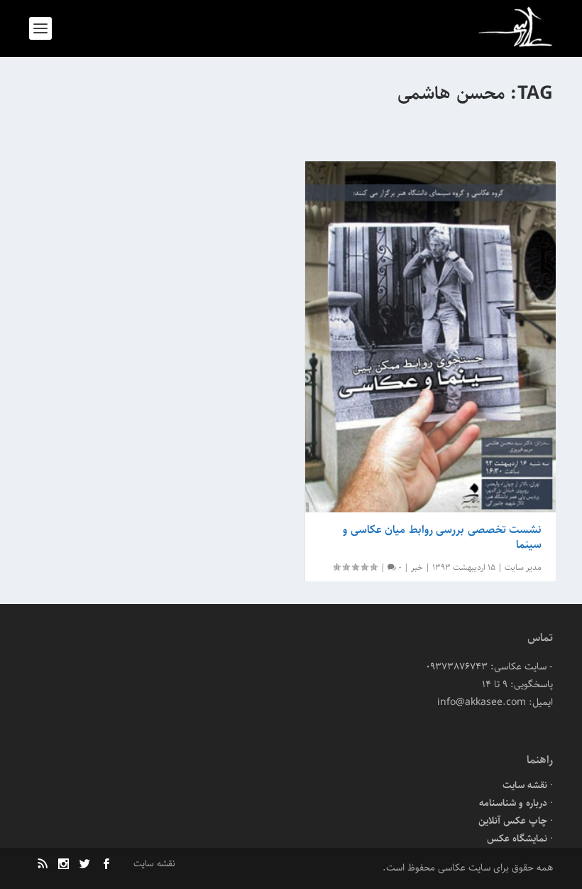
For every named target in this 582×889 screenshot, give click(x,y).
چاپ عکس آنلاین (512, 821)
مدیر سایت (523, 567)
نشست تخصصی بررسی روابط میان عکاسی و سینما (442, 537)
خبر (417, 567)
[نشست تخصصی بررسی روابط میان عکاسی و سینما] (430, 336)
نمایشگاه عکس (517, 838)
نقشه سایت (525, 785)
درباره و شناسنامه (513, 803)
